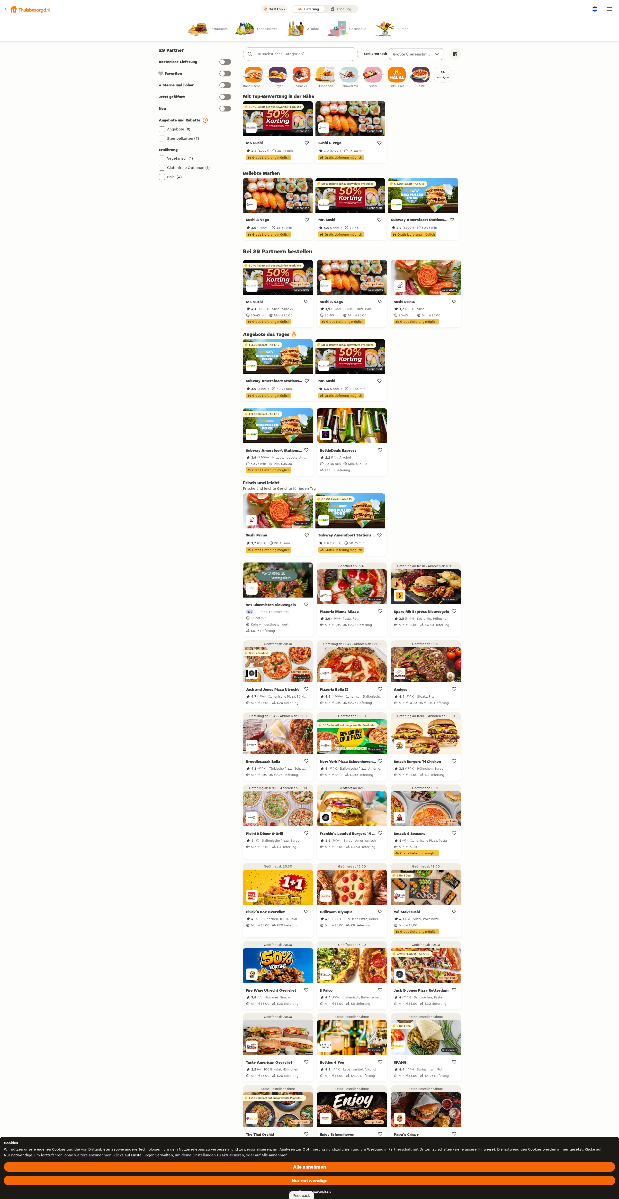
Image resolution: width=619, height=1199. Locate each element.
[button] (27, 9)
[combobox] (305, 54)
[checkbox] (254, 77)
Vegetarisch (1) (180, 158)
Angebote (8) (178, 129)
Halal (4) (174, 176)
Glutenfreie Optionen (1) (188, 167)
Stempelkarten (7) (183, 138)
